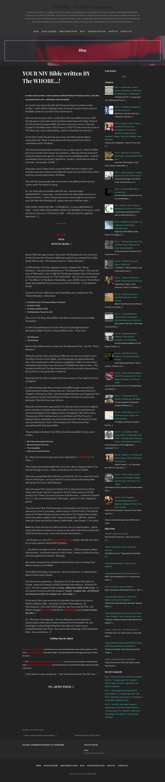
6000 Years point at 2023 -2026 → (88, 735)
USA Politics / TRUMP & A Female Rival (82, 6)
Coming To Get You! (45, 86)
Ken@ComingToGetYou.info (94, 753)
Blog (82, 31)
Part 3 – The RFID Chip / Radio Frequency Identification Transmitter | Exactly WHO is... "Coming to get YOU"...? (122, 707)
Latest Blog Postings (36, 730)
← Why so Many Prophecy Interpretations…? (39, 735)
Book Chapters (49, 31)
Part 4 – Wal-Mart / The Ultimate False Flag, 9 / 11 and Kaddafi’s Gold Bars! (123, 714)
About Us (113, 31)
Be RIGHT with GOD (97, 31)
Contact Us (126, 31)
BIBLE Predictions (68, 31)
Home (36, 31)
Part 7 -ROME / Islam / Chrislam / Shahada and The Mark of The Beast (122, 683)
